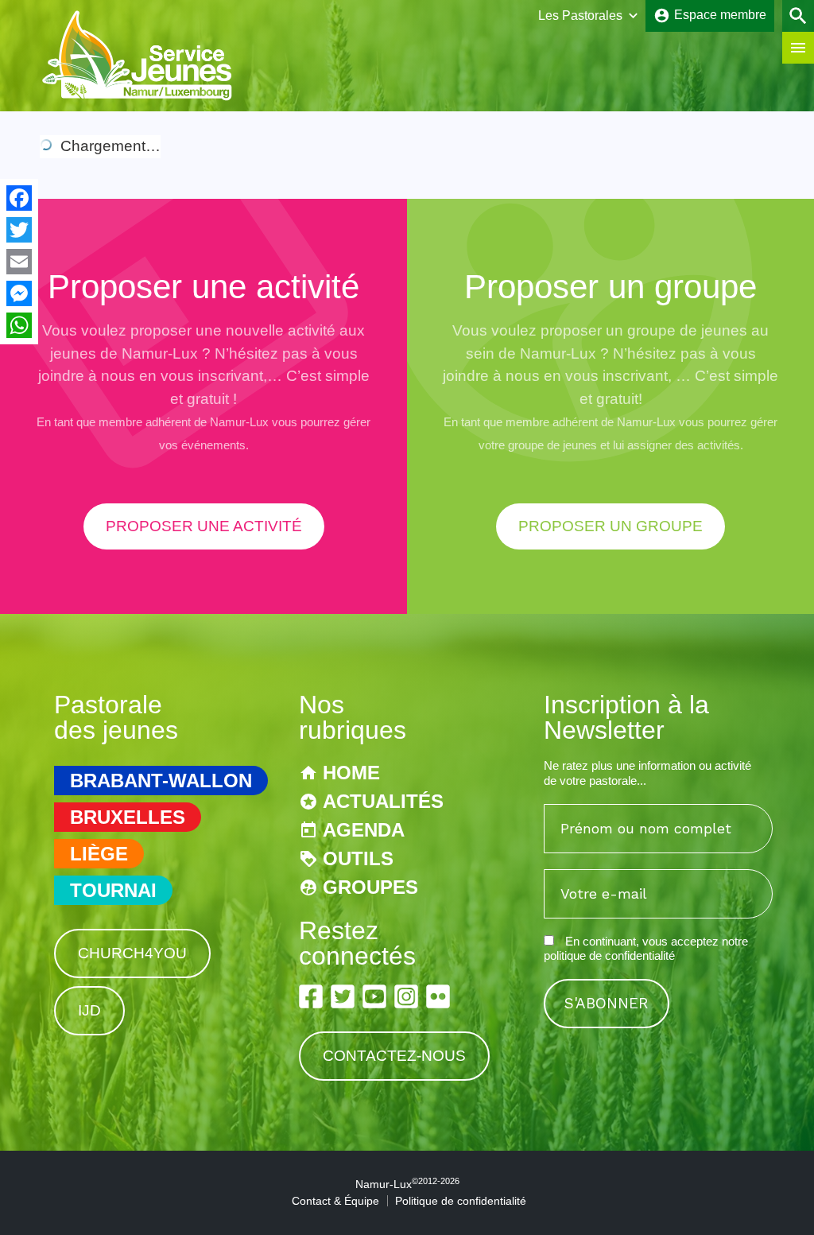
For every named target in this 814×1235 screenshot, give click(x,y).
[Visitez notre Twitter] (343, 996)
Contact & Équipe (335, 1200)
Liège (99, 853)
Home (351, 772)
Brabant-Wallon (161, 780)
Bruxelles (127, 817)
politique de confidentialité (609, 955)
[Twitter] (19, 230)
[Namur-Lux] (138, 98)
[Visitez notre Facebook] (311, 996)
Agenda (364, 830)
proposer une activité (204, 526)
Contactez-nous (394, 1055)
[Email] (19, 262)
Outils (358, 858)
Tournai (113, 890)
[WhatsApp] (19, 325)
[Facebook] (19, 198)
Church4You (132, 953)
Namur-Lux (407, 1184)
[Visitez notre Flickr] (438, 996)
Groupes (370, 887)
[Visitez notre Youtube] (374, 996)
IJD (89, 1010)
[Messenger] (19, 293)
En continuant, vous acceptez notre (646, 948)
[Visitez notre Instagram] (406, 996)
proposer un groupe (610, 526)
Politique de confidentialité (460, 1200)
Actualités (383, 801)
